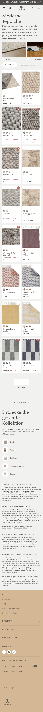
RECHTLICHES (9, 595)
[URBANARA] (21, 8)
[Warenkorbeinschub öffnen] (39, 8)
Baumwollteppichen (20, 528)
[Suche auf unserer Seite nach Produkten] (10, 8)
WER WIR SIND (9, 638)
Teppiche (30, 562)
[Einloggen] (33, 8)
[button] (4, 8)
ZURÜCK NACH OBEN (19, 402)
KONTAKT (7, 621)
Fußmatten (5, 585)
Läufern (33, 583)
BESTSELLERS (8, 630)
